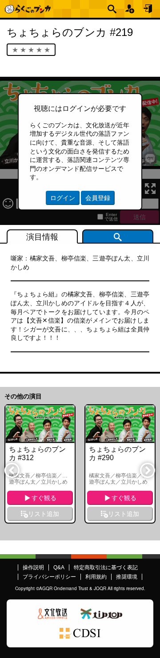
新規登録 (130, 9)
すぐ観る (44, 497)
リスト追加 (43, 513)
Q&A (58, 567)
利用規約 (96, 577)
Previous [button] (11, 470)
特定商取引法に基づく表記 (106, 567)
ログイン (148, 9)
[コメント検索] (117, 236)
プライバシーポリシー (49, 577)
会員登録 (97, 197)
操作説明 (33, 567)
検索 (113, 9)
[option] (40, 464)
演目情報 (42, 236)
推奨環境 (126, 577)
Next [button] (147, 470)
